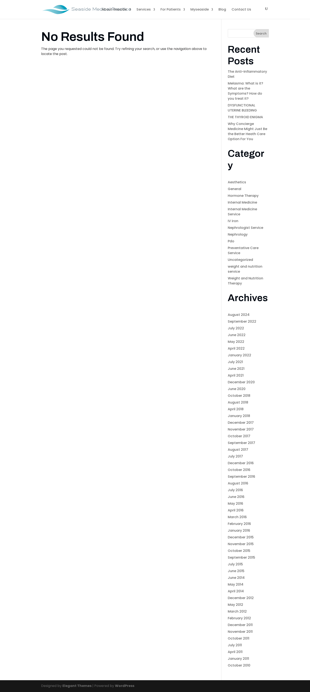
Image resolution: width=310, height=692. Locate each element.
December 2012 (241, 597)
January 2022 (239, 355)
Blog (222, 9)
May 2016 (235, 503)
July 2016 (235, 490)
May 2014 (235, 584)
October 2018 (239, 395)
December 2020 (241, 382)
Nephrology (238, 234)
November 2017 (241, 429)
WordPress (124, 685)
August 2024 (238, 314)
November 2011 (240, 631)
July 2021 (235, 361)
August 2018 (238, 402)
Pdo (231, 241)
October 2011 (238, 638)
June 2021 (236, 368)
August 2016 (238, 483)
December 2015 (241, 537)
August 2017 (238, 449)
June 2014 (236, 577)
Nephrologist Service (245, 227)
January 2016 (239, 530)
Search (261, 33)
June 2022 (236, 335)
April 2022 (236, 348)
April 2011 (235, 651)
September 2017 (241, 442)
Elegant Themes (77, 685)
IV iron (233, 221)
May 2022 (236, 341)
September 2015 (241, 557)
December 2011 (240, 624)
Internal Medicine (242, 202)
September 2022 (242, 321)
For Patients (170, 9)
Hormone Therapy (243, 195)
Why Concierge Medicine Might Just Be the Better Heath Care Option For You (247, 131)
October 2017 (239, 436)
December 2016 (241, 463)
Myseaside (199, 9)
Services (143, 9)
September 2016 (241, 476)
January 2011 (238, 658)
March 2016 (237, 517)
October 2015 (239, 550)
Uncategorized (240, 259)
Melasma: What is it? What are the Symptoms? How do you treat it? (245, 91)
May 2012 (235, 604)
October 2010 (239, 665)
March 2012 (237, 611)
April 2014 (236, 591)
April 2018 (236, 409)
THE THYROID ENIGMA (245, 117)
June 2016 (236, 496)
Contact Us (241, 9)
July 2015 (235, 564)
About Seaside (114, 9)
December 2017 (241, 422)
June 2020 (236, 388)
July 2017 (235, 456)
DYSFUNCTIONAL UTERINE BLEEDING (242, 108)
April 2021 (236, 375)
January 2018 (239, 415)
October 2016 (239, 469)
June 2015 (236, 571)
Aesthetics (237, 182)
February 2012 (239, 618)
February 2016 (239, 523)
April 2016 (236, 510)
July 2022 (236, 328)
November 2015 (241, 544)
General (234, 188)
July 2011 (235, 645)
